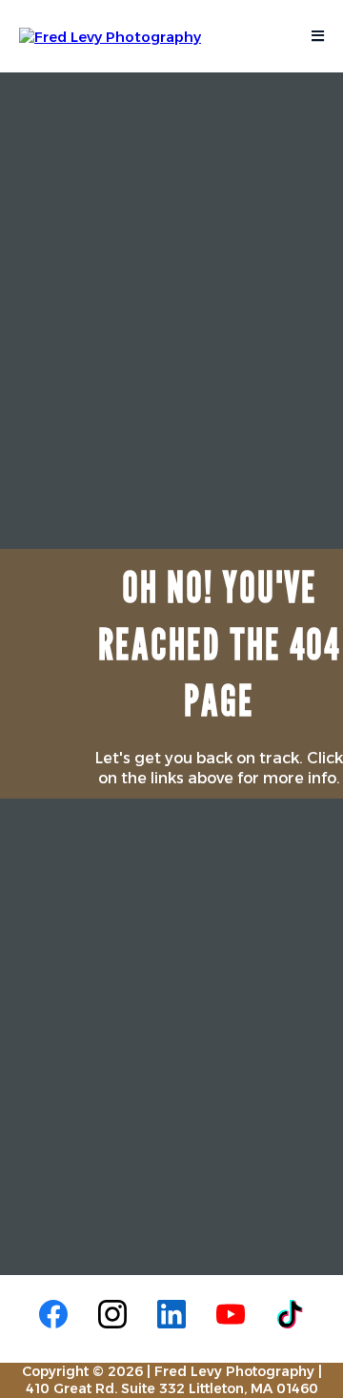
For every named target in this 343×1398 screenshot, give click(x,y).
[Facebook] (53, 1314)
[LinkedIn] (171, 1314)
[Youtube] (230, 1314)
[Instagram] (112, 1314)
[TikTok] (289, 1314)
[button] (315, 36)
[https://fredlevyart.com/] (110, 35)
